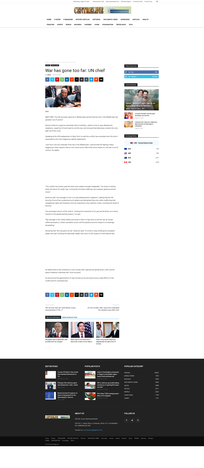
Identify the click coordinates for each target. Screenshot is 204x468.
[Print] (81, 79)
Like (156, 72)
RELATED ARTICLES (53, 317)
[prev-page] (46, 348)
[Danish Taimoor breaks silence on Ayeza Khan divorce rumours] (141, 99)
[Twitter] (52, 79)
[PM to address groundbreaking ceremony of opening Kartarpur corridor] (90, 385)
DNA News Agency (126, 1)
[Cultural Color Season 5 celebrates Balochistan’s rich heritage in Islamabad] (128, 124)
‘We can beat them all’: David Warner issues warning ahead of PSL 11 (60, 309)
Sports (60, 24)
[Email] (77, 79)
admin (49, 74)
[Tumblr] (86, 79)
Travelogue (121, 24)
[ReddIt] (72, 79)
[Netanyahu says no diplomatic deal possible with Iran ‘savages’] (56, 330)
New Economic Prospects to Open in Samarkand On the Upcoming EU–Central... (67, 395)
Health (145, 19)
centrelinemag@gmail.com (92, 430)
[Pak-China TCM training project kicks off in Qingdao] (90, 396)
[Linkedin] (67, 79)
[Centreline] (102, 10)
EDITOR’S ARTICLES (83, 19)
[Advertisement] (102, 45)
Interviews (125, 19)
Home (49, 19)
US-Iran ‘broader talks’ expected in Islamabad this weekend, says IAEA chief (103, 309)
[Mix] (96, 79)
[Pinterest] (57, 79)
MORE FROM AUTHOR (69, 317)
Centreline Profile (138, 1)
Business (77, 24)
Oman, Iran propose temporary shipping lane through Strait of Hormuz (106, 342)
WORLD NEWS (54, 65)
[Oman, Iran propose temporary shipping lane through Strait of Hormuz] (107, 330)
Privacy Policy (148, 1)
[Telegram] (91, 79)
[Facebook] (47, 79)
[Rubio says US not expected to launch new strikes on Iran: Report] (82, 330)
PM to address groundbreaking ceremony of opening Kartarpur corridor (108, 385)
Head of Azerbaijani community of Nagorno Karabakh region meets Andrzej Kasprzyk (108, 374)
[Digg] (101, 79)
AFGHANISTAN (107, 24)
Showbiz (87, 24)
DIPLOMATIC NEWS (110, 19)
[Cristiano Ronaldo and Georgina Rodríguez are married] (128, 115)
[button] (157, 1)
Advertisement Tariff (98, 1)
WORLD (68, 24)
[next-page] (50, 348)
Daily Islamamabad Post (112, 1)
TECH (131, 24)
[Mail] (132, 420)
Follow (154, 76)
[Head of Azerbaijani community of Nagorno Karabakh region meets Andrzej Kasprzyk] (90, 374)
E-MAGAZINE (68, 19)
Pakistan (50, 24)
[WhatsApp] (62, 79)
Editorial (97, 19)
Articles (136, 19)
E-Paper (57, 19)
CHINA (96, 24)
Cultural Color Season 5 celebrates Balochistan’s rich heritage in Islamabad (146, 124)
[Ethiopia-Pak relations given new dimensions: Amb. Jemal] (50, 385)
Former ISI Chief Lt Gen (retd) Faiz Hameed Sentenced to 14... (68, 374)
